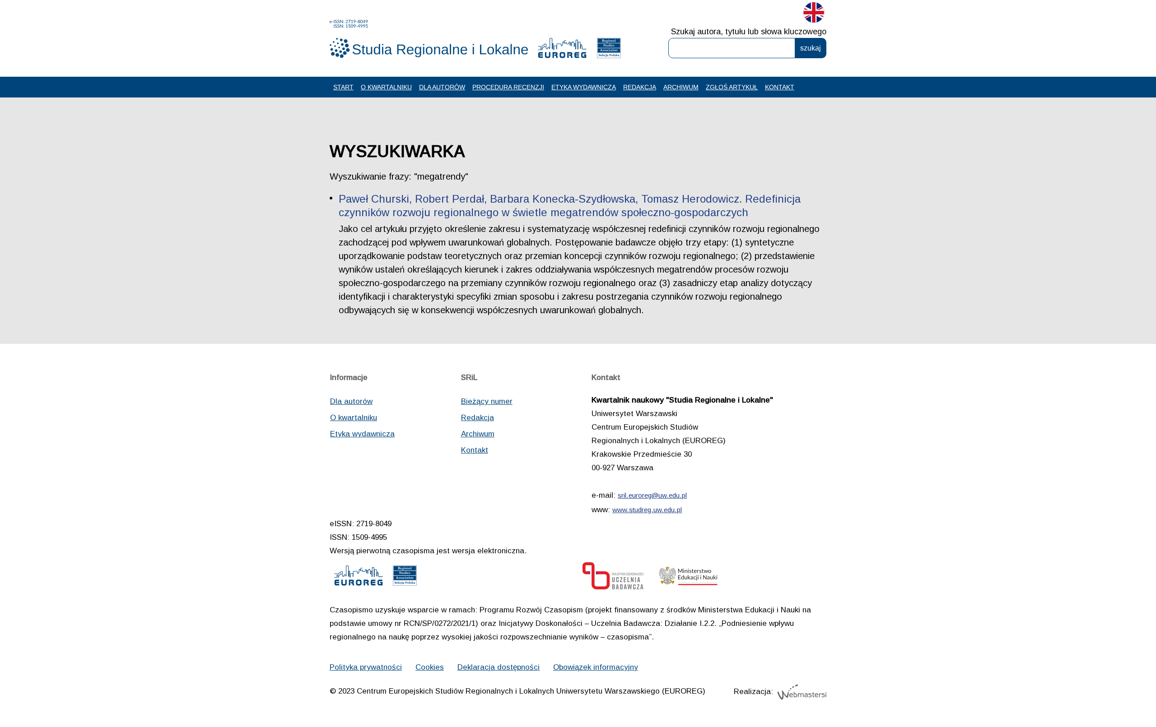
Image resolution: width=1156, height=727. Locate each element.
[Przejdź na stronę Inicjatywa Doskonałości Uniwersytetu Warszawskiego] (613, 578)
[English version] (813, 14)
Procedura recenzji (508, 87)
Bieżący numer (487, 401)
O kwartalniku (386, 87)
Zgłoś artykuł (732, 87)
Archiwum (681, 87)
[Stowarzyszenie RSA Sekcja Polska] (609, 50)
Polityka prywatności (366, 667)
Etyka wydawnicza (583, 87)
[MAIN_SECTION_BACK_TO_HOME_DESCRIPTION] (1117, 690)
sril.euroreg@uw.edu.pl (652, 495)
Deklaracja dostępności (498, 667)
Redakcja (639, 87)
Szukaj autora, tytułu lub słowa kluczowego (748, 31)
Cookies (429, 667)
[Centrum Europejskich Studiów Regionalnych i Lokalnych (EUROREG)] (562, 50)
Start (343, 87)
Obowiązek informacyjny (595, 667)
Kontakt (779, 87)
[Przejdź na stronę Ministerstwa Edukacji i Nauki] (688, 578)
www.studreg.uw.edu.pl (647, 510)
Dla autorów (442, 87)
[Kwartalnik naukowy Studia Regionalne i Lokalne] (429, 39)
